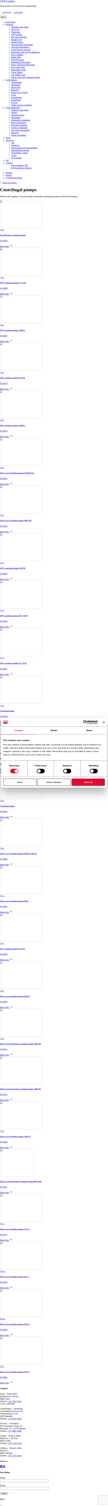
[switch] (41, 771)
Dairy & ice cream (19, 92)
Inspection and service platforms (25, 52)
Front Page (10, 22)
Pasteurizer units (18, 70)
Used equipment (13, 107)
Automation (16, 82)
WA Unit (15, 29)
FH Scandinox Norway (21, 168)
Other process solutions (21, 105)
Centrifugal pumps (14, 178)
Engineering (16, 97)
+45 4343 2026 (15, 1419)
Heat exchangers (18, 122)
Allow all (88, 782)
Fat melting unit (18, 75)
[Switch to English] (18, 13)
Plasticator (15, 32)
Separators (16, 117)
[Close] (1, 1505)
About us (10, 140)
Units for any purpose (21, 49)
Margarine (15, 85)
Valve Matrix (17, 72)
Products (9, 24)
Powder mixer (17, 60)
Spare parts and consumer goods (25, 77)
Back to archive (9, 183)
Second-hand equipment (22, 44)
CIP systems (16, 34)
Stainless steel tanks (20, 27)
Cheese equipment (19, 127)
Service (14, 102)
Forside (9, 172)
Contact (9, 163)
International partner (20, 150)
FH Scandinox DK (19, 165)
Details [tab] (54, 730)
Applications (11, 80)
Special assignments (20, 47)
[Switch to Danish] (7, 13)
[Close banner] (104, 722)
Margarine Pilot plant (20, 62)
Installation (16, 100)
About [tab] (89, 730)
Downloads (16, 158)
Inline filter (16, 57)
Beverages (16, 87)
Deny (19, 782)
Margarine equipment (20, 120)
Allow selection (54, 782)
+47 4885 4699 (15, 1431)
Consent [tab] (18, 730)
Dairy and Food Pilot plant (23, 65)
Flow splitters (17, 55)
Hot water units (18, 67)
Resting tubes (17, 42)
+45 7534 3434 (15, 1401)
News (8, 138)
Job (12, 143)
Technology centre (19, 153)
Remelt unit (16, 39)
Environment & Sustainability (24, 148)
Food (13, 95)
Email (2, 1485)
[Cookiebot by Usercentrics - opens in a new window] (85, 722)
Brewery (15, 90)
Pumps (14, 112)
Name (2, 1478)
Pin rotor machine (19, 37)
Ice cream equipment (20, 130)
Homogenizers (17, 115)
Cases (13, 155)
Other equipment (18, 135)
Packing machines (19, 125)
